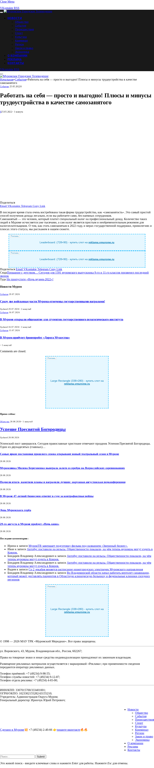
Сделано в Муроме (12, 729)
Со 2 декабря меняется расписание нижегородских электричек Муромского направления (86, 569)
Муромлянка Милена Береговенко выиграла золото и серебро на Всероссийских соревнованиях (62, 467)
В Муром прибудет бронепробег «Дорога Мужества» (35, 337)
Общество (22, 22)
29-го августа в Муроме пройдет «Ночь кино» (29, 523)
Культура (21, 37)
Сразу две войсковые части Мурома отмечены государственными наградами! (52, 301)
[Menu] (1, 12)
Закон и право (24, 48)
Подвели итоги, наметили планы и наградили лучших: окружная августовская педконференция (62, 482)
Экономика (22, 52)
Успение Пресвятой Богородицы (33, 429)
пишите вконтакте (68, 729)
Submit (41, 756)
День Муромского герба (15, 510)
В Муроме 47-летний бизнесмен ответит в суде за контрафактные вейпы (47, 496)
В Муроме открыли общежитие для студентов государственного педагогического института (61, 319)
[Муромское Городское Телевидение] (28, 11)
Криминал (21, 40)
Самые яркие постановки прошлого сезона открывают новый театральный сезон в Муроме (59, 453)
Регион (19, 44)
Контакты (16, 63)
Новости (15, 18)
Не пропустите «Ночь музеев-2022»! (30, 279)
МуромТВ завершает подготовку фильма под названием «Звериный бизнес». (78, 545)
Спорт (19, 33)
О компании (17, 55)
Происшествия (24, 29)
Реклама (15, 59)
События (20, 25)
